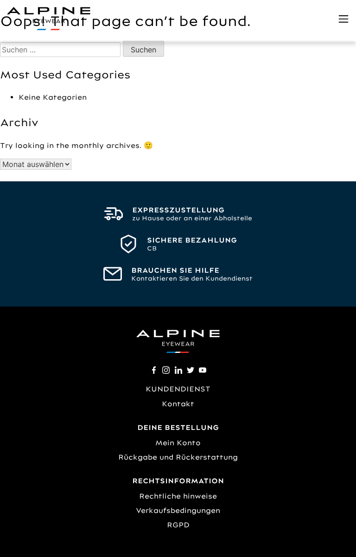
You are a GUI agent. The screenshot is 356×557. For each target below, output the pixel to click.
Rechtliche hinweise (178, 496)
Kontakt (178, 403)
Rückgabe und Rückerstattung (178, 457)
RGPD (178, 524)
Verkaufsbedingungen (178, 510)
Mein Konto (178, 442)
